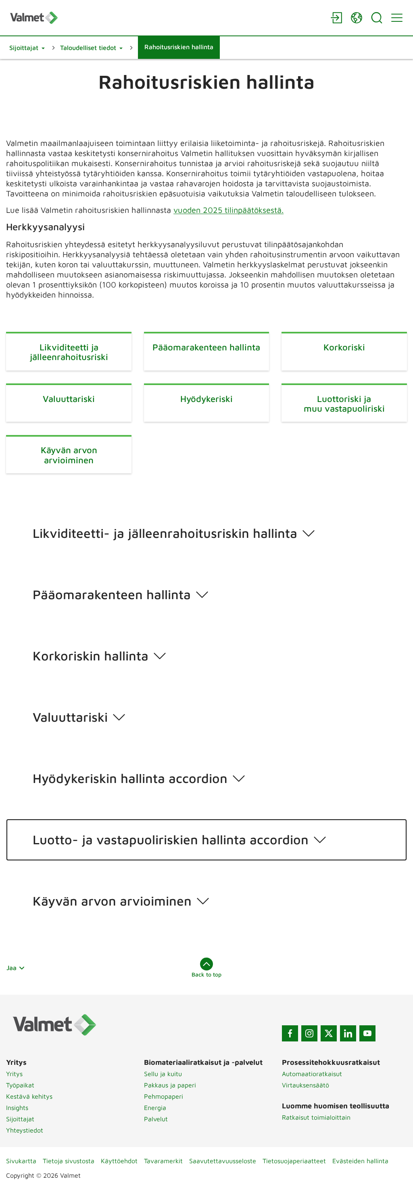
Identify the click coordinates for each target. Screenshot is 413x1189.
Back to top (206, 974)
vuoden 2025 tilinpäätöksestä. (228, 209)
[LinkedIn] (348, 1033)
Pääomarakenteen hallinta (112, 594)
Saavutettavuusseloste (222, 1160)
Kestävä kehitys (29, 1096)
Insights (17, 1107)
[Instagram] (309, 1033)
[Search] (377, 18)
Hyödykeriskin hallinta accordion (130, 778)
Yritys (14, 1073)
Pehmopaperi (163, 1096)
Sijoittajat (20, 1118)
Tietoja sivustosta (68, 1160)
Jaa (11, 967)
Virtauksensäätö (305, 1085)
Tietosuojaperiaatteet (294, 1160)
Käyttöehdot (119, 1160)
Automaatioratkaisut (312, 1073)
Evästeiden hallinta (360, 1160)
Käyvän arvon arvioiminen (112, 900)
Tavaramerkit (163, 1160)
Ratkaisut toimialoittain (316, 1117)
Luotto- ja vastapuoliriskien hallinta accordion (171, 839)
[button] (27, 48)
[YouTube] (367, 1033)
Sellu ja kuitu (163, 1073)
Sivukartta (21, 1160)
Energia (155, 1107)
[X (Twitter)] (329, 1033)
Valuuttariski (70, 717)
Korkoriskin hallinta (90, 655)
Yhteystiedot (24, 1130)
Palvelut (156, 1118)
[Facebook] (290, 1033)
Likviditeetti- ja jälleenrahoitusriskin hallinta (165, 533)
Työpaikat (20, 1085)
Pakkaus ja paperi (170, 1085)
